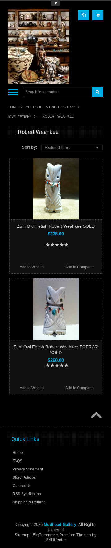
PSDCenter (56, 540)
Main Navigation (13, 92)
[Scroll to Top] (95, 415)
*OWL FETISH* (19, 116)
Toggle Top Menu (55, 3)
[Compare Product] (83, 15)
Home (13, 107)
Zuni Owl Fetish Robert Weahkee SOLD (56, 226)
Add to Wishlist (32, 267)
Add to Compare (79, 267)
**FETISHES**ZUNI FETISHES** (50, 107)
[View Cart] (97, 15)
